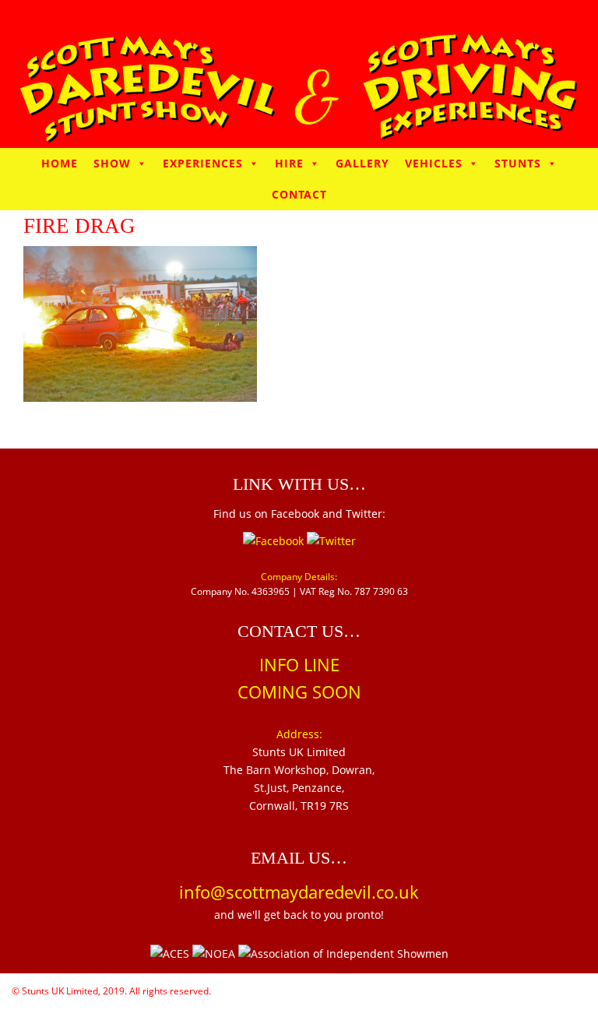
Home (59, 163)
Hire (289, 163)
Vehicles (434, 163)
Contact (299, 194)
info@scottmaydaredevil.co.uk (299, 892)
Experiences (203, 163)
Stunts (517, 163)
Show (112, 163)
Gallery (362, 163)
